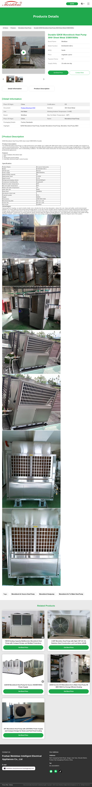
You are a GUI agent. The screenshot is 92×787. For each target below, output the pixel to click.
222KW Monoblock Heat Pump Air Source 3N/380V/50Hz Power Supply (23, 686)
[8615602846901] (51, 771)
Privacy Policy (5, 784)
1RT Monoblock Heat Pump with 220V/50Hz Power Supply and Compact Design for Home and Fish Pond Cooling (23, 730)
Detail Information (15, 89)
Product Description (41, 89)
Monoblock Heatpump (46, 594)
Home (6, 28)
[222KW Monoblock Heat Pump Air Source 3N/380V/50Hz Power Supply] (23, 52)
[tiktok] (60, 771)
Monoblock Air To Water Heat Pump (71, 594)
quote (72, 3)
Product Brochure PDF (28, 108)
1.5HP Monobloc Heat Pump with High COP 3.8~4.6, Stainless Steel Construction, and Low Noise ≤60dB (68, 642)
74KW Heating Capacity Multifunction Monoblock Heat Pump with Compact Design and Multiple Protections (23, 642)
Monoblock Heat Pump (24, 28)
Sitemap (11, 784)
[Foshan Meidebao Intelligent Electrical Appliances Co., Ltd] (12, 3)
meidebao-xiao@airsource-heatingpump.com (20, 768)
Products (13, 28)
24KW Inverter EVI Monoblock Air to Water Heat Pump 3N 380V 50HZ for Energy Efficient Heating (68, 686)
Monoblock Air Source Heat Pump (23, 594)
